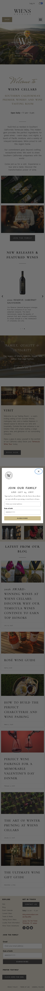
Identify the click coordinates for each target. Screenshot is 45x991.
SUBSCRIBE (22, 518)
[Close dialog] (38, 471)
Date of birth (8, 508)
